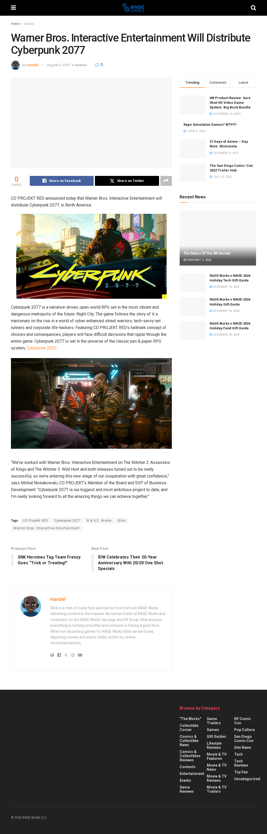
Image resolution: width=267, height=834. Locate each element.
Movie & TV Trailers (217, 789)
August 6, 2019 (58, 65)
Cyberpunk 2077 (67, 520)
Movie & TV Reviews (217, 778)
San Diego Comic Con (243, 738)
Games (29, 24)
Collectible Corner (189, 727)
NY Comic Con (242, 721)
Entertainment (192, 774)
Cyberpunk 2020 (41, 348)
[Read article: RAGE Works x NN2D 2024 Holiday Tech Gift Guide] (193, 282)
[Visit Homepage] (133, 8)
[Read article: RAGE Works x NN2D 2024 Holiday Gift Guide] (193, 306)
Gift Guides (216, 736)
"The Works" (190, 719)
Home (15, 24)
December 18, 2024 (225, 287)
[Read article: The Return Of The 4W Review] (218, 238)
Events (185, 780)
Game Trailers (214, 721)
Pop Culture (244, 730)
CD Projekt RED (35, 520)
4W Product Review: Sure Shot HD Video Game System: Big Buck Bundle (230, 102)
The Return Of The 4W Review (207, 253)
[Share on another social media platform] (166, 181)
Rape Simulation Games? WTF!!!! (210, 124)
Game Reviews (187, 789)
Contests (188, 767)
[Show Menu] (13, 8)
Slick (122, 520)
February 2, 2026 (198, 260)
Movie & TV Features (217, 756)
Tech (238, 754)
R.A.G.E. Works (99, 520)
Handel (33, 65)
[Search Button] (253, 8)
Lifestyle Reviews (214, 745)
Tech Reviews (241, 763)
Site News (242, 747)
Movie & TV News (217, 767)
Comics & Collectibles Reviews (190, 756)
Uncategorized (247, 779)
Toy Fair (241, 772)
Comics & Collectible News (189, 740)
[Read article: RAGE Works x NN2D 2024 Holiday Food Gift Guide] (193, 330)
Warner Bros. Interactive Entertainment (47, 528)
